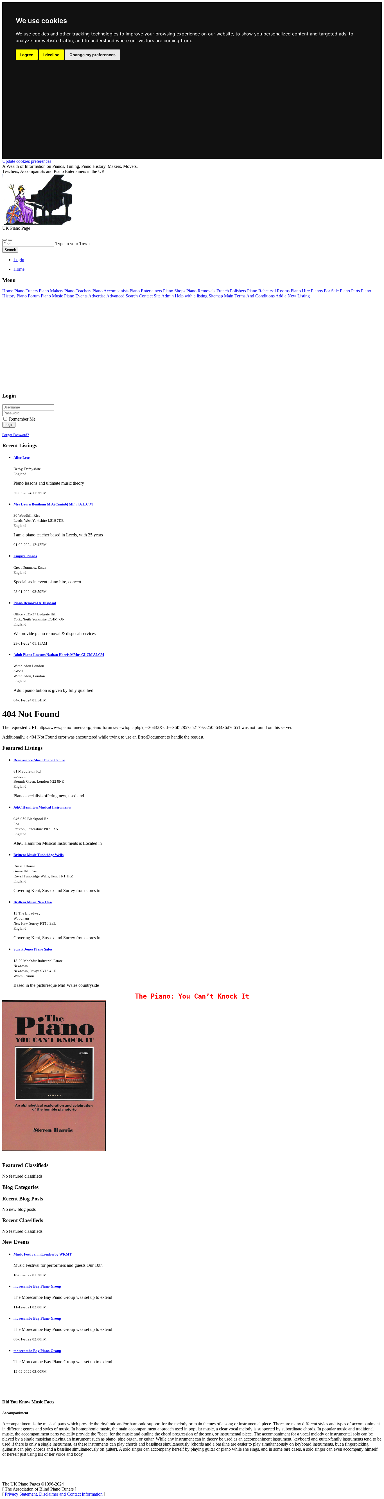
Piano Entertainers (146, 290)
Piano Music (52, 296)
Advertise (96, 296)
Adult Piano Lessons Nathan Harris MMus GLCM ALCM (58, 655)
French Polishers (231, 290)
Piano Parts (350, 290)
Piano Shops (174, 290)
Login (18, 259)
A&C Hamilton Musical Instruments (42, 807)
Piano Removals (200, 290)
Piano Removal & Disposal (34, 603)
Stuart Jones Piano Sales (32, 949)
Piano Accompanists (110, 290)
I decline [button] (51, 54)
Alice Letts (21, 457)
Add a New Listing (292, 296)
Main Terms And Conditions (249, 296)
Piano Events (75, 296)
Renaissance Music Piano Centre (39, 760)
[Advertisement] (192, 103)
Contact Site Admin (156, 296)
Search (10, 250)
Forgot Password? (15, 435)
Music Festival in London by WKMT (42, 1254)
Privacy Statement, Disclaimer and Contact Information (54, 1494)
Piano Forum (28, 296)
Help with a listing (191, 296)
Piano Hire (300, 290)
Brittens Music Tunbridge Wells (38, 855)
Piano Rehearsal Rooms (268, 290)
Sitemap (216, 296)
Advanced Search (122, 296)
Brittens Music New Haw (32, 902)
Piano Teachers (77, 290)
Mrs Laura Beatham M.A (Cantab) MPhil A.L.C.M (53, 504)
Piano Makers (51, 290)
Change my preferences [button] (92, 54)
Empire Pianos (25, 556)
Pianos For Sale (325, 290)
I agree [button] (26, 54)
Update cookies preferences (26, 161)
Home (18, 269)
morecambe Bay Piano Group (37, 1286)
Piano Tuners (26, 290)
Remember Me (21, 419)
